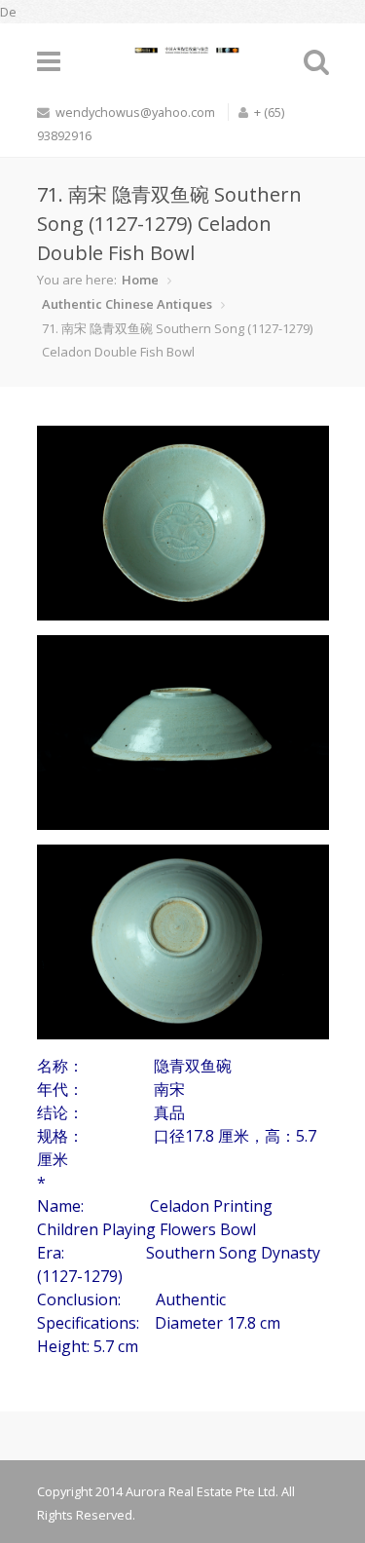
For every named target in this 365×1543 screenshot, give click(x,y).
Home (140, 279)
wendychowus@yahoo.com (135, 112)
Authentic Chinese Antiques (127, 304)
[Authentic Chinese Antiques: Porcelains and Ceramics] (183, 45)
